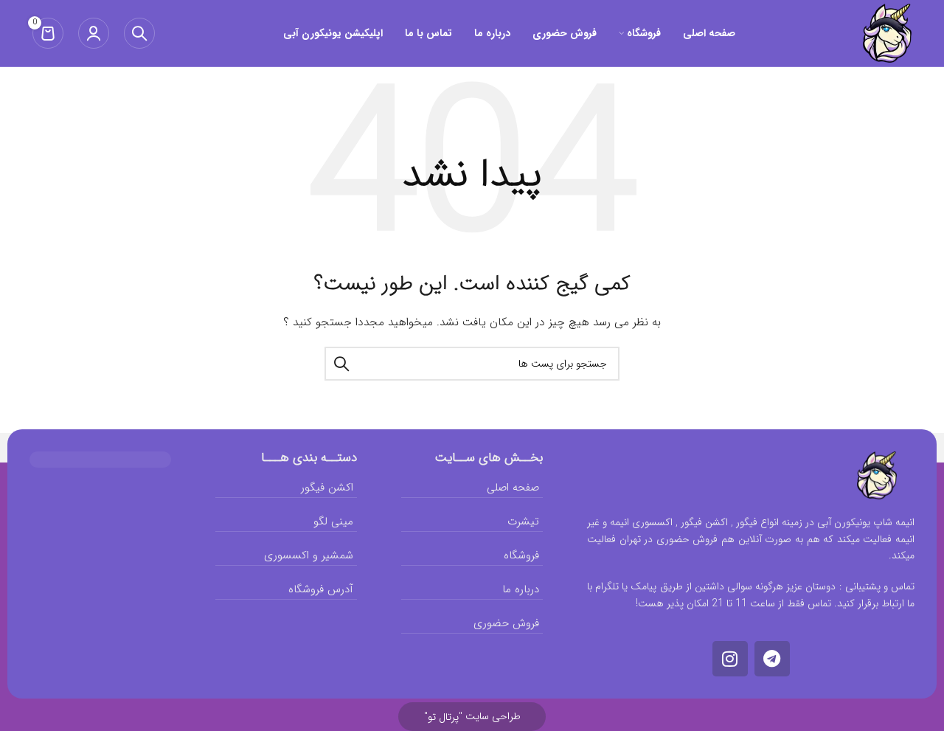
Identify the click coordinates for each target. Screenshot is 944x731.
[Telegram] (772, 658)
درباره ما (520, 589)
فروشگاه (521, 555)
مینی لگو (333, 521)
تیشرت (523, 521)
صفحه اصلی (513, 487)
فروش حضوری (506, 623)
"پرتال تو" (443, 717)
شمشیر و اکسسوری (308, 555)
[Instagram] (730, 658)
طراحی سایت (472, 716)
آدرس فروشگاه (320, 589)
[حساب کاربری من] (94, 33)
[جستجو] (139, 33)
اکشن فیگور (327, 487)
